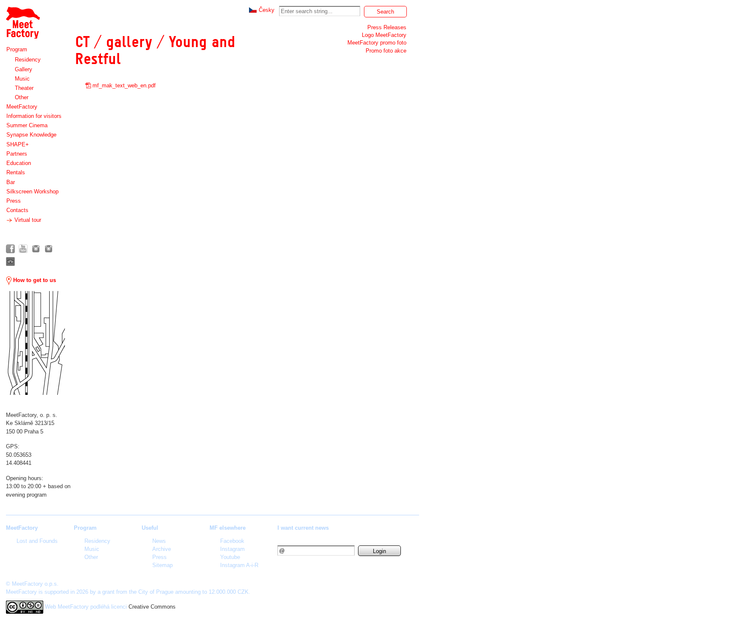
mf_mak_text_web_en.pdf (124, 85)
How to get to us (33, 280)
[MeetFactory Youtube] (23, 248)
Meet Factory (22, 18)
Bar (10, 182)
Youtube (230, 557)
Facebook (232, 541)
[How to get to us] (35, 343)
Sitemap (162, 565)
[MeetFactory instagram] (35, 248)
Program (16, 49)
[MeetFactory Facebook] (10, 248)
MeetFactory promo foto (376, 42)
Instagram (232, 549)
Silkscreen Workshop (32, 191)
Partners (16, 154)
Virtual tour (27, 220)
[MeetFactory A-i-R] (48, 248)
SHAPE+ (17, 144)
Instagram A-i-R (239, 565)
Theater (24, 88)
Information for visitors (34, 116)
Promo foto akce (386, 51)
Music (22, 78)
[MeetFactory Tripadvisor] (10, 261)
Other (21, 97)
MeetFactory (21, 106)
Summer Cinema (27, 125)
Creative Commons (152, 607)
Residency (28, 59)
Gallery (23, 69)
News (159, 541)
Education (18, 163)
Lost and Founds (37, 541)
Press (13, 201)
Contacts (17, 210)
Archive (161, 549)
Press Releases (386, 27)
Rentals (15, 172)
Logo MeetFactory (384, 35)
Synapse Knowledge (31, 134)
